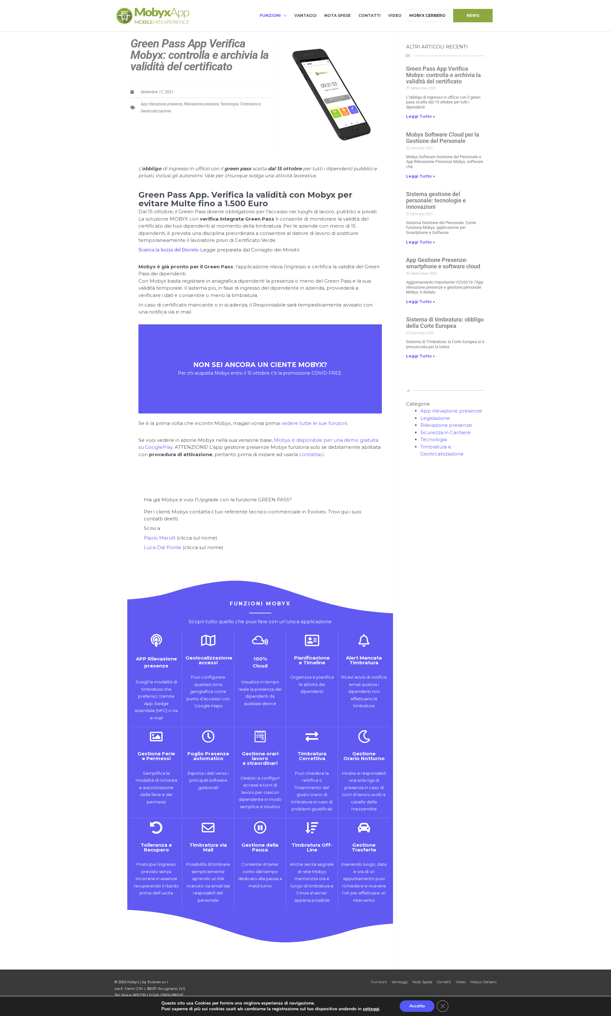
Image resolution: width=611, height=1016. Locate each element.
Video (395, 15)
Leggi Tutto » (420, 116)
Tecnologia (229, 104)
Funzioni (270, 15)
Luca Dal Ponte (162, 547)
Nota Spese (337, 15)
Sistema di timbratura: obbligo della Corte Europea (445, 322)
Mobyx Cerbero (427, 15)
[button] (473, 15)
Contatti (369, 15)
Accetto (417, 1006)
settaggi (371, 1009)
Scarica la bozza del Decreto (168, 250)
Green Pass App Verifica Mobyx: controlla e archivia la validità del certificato (443, 75)
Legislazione (435, 418)
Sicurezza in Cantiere (445, 432)
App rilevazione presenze (161, 104)
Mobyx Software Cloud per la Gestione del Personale (442, 137)
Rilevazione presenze (201, 104)
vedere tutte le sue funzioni (314, 423)
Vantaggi (305, 15)
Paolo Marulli (159, 538)
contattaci (311, 454)
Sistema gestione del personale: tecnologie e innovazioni (436, 200)
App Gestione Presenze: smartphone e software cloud (443, 263)
